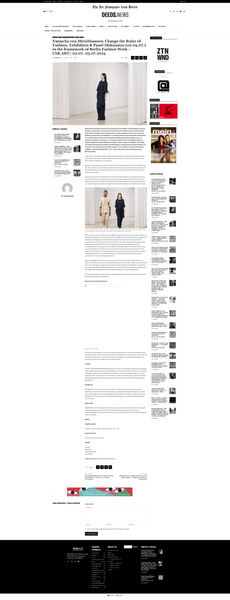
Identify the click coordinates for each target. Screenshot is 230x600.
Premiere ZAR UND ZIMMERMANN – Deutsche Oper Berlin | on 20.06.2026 (159, 365)
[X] (177, 11)
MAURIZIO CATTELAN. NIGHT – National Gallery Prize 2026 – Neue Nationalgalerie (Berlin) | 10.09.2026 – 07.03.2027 (159, 301)
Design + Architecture (68, 37)
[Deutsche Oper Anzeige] (164, 111)
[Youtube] (180, 11)
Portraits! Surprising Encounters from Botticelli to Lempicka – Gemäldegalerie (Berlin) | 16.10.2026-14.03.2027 (63, 137)
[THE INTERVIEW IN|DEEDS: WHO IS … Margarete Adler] (172, 391)
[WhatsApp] (145, 58)
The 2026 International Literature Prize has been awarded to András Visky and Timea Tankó (159, 272)
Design (77, 37)
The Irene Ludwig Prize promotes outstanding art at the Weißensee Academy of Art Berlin (159, 250)
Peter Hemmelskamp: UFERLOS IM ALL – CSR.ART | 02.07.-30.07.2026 (62, 162)
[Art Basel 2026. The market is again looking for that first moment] (77, 173)
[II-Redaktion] (67, 188)
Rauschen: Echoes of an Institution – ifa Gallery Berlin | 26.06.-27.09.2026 (159, 345)
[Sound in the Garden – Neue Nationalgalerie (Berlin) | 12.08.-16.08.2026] (172, 199)
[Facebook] (170, 11)
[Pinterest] (141, 58)
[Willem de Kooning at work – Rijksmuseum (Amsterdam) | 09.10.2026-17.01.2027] (172, 239)
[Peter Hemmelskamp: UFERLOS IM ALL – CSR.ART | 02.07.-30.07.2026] (77, 162)
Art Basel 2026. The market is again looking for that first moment (62, 172)
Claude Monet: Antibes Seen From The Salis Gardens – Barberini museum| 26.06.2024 (133, 477)
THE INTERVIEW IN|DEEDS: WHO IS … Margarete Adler (159, 390)
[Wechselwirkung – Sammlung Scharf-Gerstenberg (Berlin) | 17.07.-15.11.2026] (172, 260)
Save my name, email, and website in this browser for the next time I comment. (108, 529)
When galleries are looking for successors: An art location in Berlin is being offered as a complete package (159, 314)
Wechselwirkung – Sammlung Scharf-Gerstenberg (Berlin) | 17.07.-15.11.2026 (159, 260)
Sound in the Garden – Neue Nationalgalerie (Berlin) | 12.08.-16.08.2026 (159, 199)
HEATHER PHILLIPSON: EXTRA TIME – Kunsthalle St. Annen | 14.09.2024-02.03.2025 (99, 477)
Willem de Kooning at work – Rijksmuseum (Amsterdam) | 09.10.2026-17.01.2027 (159, 239)
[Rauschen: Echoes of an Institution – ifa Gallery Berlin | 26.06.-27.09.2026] (172, 345)
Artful (60, 37)
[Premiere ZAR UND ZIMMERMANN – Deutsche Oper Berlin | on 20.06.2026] (172, 365)
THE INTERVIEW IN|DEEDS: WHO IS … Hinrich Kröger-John (159, 324)
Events (81, 37)
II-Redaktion (57, 57)
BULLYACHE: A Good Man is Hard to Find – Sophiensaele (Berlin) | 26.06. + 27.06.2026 (159, 400)
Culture (55, 37)
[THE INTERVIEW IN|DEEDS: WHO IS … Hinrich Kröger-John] (172, 325)
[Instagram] (174, 11)
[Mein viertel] (164, 145)
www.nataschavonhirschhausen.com (104, 459)
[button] (184, 11)
